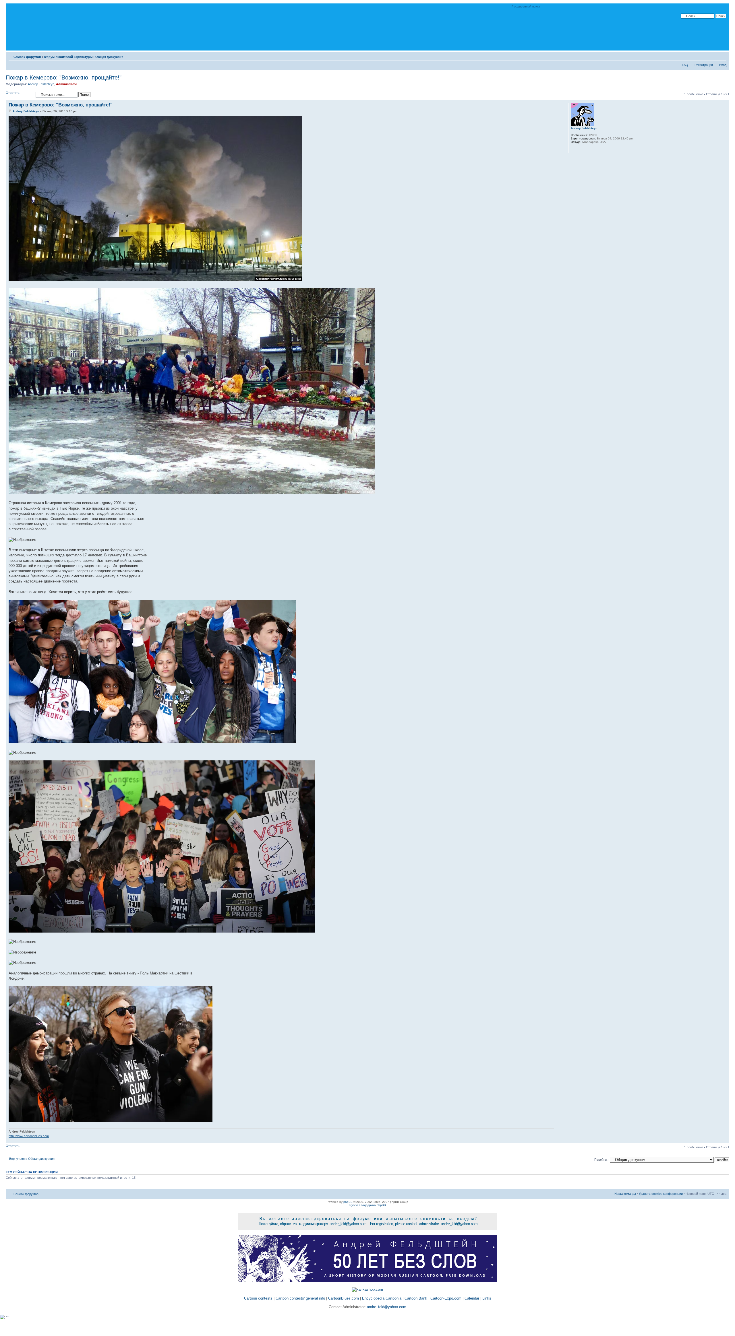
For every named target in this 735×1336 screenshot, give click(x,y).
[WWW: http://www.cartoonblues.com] (574, 149)
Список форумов (27, 57)
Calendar (472, 1298)
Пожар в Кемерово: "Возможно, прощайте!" (63, 77)
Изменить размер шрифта (722, 55)
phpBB (348, 1201)
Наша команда (625, 1193)
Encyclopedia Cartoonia (381, 1298)
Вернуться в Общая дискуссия (32, 1158)
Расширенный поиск (526, 6)
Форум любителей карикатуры (68, 57)
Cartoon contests (258, 1298)
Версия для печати (713, 55)
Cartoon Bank (416, 1298)
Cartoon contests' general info (300, 1298)
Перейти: (601, 1159)
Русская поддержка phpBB (367, 1205)
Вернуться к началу (724, 1139)
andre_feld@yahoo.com (386, 1307)
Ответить (13, 92)
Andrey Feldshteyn (41, 84)
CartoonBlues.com (343, 1298)
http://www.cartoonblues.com (29, 1136)
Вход (722, 65)
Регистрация (704, 65)
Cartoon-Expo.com (445, 1298)
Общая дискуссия (109, 57)
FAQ (685, 65)
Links (486, 1298)
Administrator (66, 84)
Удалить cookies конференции (661, 1193)
